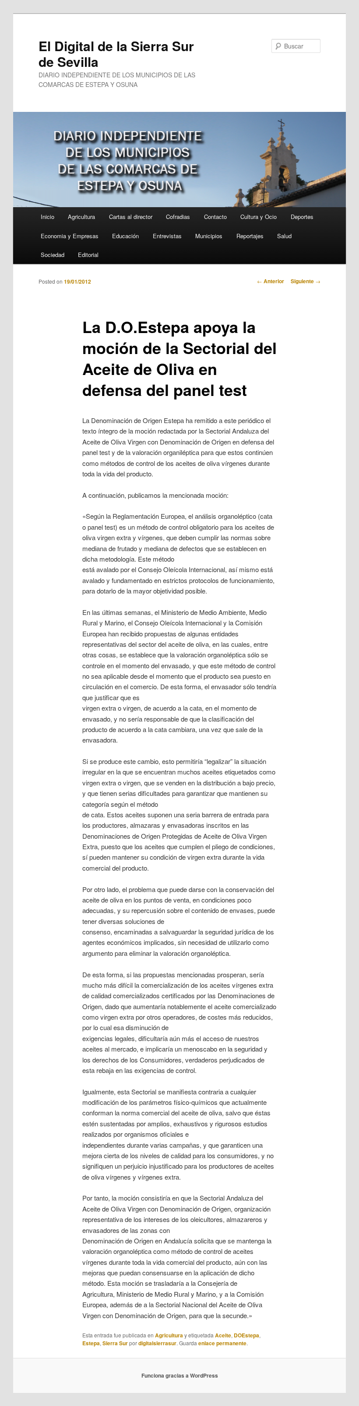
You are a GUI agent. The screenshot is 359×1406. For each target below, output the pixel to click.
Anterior (270, 281)
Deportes (302, 216)
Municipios (208, 236)
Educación (125, 236)
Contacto (215, 216)
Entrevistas (167, 236)
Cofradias (178, 216)
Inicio (47, 216)
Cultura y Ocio (258, 216)
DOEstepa (246, 1335)
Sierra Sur (115, 1343)
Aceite (223, 1335)
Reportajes (250, 236)
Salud (284, 236)
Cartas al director (130, 216)
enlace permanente (222, 1343)
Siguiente (305, 281)
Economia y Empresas (70, 236)
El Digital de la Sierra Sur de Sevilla (116, 53)
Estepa (91, 1343)
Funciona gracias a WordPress (179, 1375)
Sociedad (52, 254)
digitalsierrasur (157, 1343)
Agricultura (81, 216)
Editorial (88, 254)
